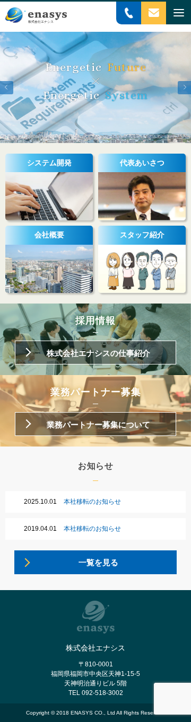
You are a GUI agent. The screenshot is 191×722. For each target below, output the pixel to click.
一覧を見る (98, 562)
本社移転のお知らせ (72, 501)
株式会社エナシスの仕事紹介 (98, 353)
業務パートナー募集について (98, 424)
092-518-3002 (102, 693)
